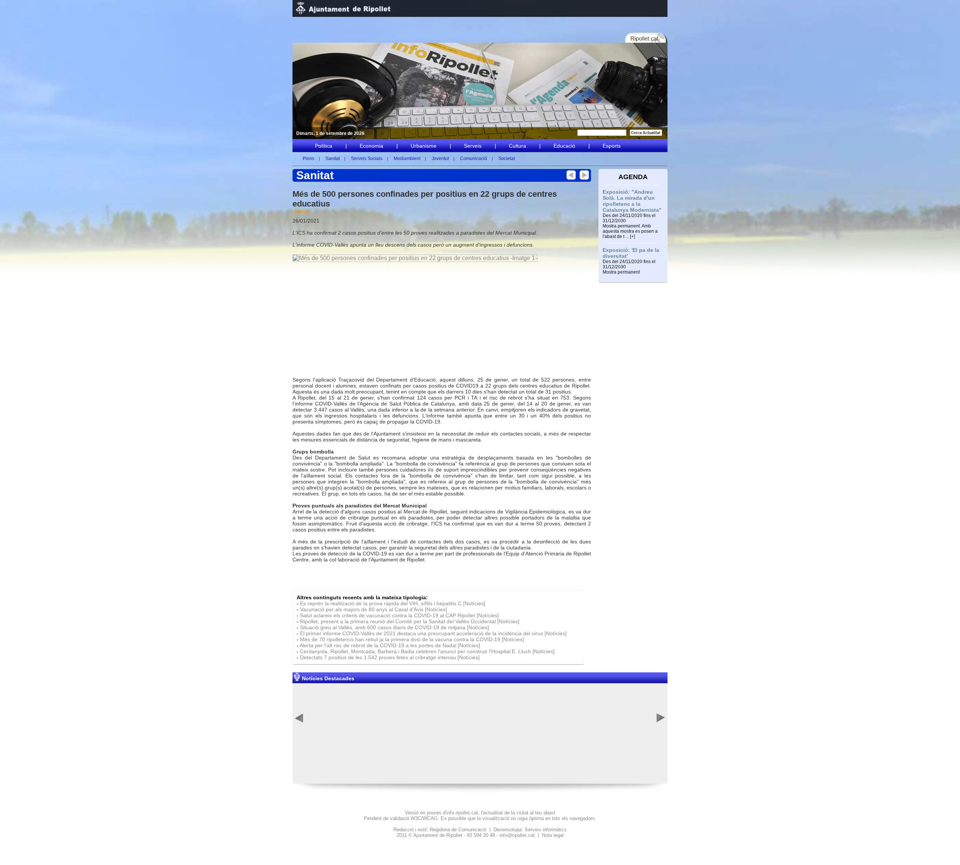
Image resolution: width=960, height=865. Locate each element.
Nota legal (553, 835)
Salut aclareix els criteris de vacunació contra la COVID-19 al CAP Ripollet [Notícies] (399, 615)
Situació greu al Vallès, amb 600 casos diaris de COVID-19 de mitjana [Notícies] (394, 627)
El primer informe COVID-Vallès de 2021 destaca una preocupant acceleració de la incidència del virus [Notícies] (433, 633)
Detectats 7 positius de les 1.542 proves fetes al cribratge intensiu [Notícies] (390, 657)
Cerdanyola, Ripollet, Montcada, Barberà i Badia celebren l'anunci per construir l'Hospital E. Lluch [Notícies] (427, 651)
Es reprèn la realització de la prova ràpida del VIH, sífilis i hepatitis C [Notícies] (392, 603)
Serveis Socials (366, 158)
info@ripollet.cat (517, 835)
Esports (612, 146)
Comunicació (473, 158)
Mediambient (407, 158)
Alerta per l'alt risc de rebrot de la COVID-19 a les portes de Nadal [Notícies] (390, 645)
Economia (371, 146)
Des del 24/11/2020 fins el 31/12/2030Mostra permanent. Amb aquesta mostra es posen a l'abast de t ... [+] (630, 226)
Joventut (440, 158)
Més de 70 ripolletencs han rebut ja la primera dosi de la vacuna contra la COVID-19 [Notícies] (412, 639)
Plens (308, 158)
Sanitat (333, 158)
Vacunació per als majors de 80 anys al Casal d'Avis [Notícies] (373, 609)
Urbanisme (423, 146)
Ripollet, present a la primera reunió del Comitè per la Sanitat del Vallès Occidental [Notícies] (409, 621)
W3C (416, 818)
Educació (564, 146)
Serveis (473, 146)
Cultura (517, 146)
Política (323, 146)
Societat (506, 158)
